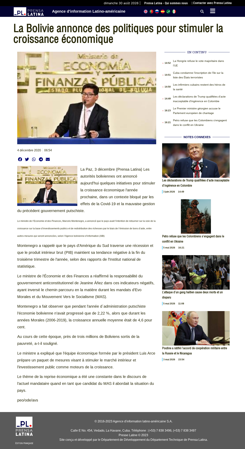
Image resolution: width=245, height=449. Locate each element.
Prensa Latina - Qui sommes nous (166, 3)
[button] (202, 11)
